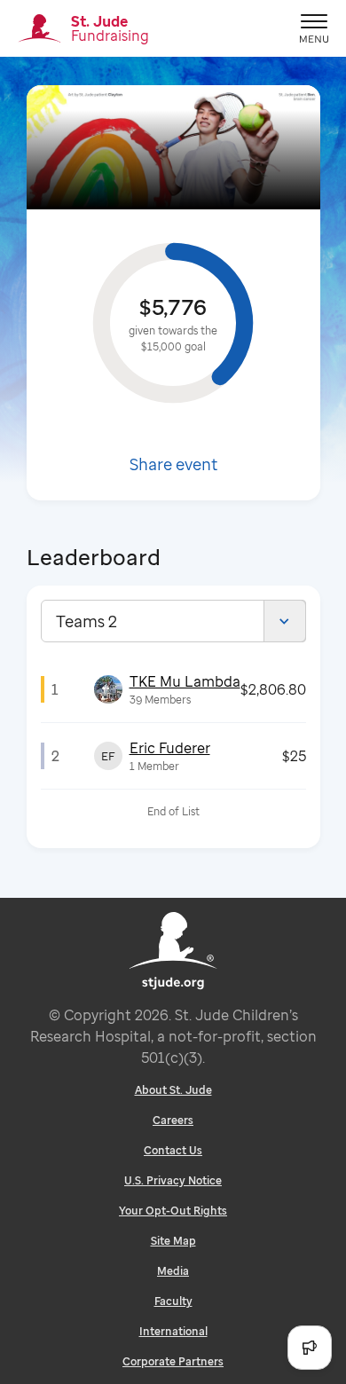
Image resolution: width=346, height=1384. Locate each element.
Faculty (173, 1301)
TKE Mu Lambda (185, 681)
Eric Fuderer (170, 748)
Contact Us (173, 1150)
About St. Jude (173, 1089)
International (173, 1331)
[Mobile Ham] (314, 28)
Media (173, 1270)
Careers (173, 1120)
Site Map (173, 1240)
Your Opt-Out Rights (173, 1210)
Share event (173, 464)
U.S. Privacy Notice (173, 1180)
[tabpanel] (173, 745)
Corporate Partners (173, 1361)
